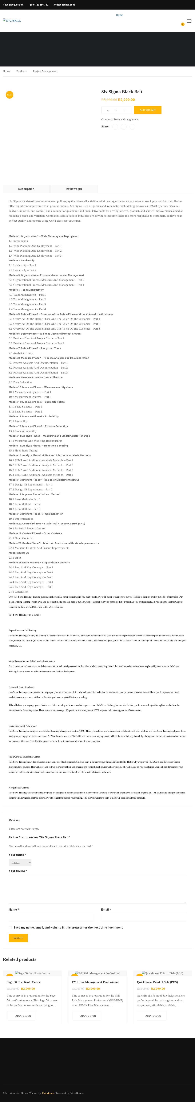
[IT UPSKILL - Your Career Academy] (17, 20)
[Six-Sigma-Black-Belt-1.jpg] (48, 133)
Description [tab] (26, 189)
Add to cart (148, 110)
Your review (18, 871)
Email (106, 909)
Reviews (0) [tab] (74, 189)
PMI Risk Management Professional (95, 982)
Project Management (45, 71)
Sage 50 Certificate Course (24, 982)
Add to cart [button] (23, 1015)
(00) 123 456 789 (39, 4)
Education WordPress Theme (20, 1093)
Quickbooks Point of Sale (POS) (157, 982)
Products (21, 71)
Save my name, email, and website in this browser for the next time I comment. (69, 927)
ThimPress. (48, 1093)
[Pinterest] (132, 127)
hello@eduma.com (64, 4)
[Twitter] (124, 127)
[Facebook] (115, 127)
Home (119, 14)
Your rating (17, 854)
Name (14, 909)
